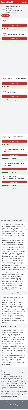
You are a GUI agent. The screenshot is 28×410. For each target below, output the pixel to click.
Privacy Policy (21, 402)
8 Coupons (5, 15)
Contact (14, 402)
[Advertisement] (14, 61)
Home (4, 402)
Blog (16, 405)
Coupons (24, 2)
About (9, 402)
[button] (14, 24)
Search (12, 405)
